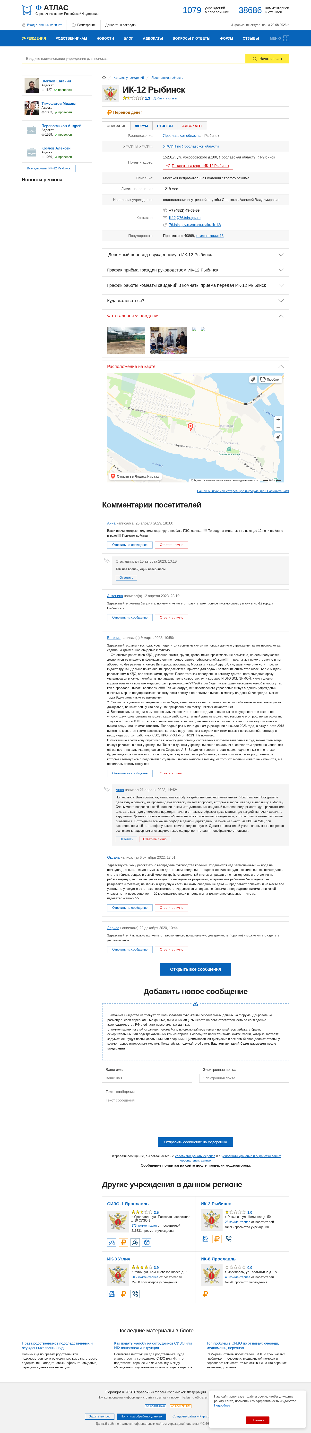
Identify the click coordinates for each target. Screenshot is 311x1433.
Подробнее (222, 1405)
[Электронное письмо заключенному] (111, 1242)
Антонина (115, 596)
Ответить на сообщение (129, 545)
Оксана (113, 857)
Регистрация (86, 25)
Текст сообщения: (121, 1092)
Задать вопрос (100, 1416)
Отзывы (251, 38)
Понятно (257, 1420)
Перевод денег (127, 112)
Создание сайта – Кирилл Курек (196, 1416)
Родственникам (71, 38)
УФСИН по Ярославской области (191, 146)
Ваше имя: (114, 1070)
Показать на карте (200, 166)
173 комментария (144, 1225)
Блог (128, 38)
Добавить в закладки (120, 25)
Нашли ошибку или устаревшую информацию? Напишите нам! (243, 491)
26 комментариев (237, 1222)
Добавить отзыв (165, 98)
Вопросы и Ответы (191, 38)
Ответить (126, 577)
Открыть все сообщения (195, 969)
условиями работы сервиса (195, 1156)
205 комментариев (144, 1277)
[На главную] (104, 77)
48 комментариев (237, 1277)
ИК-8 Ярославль (218, 1259)
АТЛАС (66, 10)
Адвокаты (153, 38)
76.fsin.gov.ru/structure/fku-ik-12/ (195, 225)
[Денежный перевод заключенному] (123, 1242)
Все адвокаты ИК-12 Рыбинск (48, 168)
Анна (111, 523)
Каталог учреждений (128, 77)
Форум (226, 38)
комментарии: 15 (210, 236)
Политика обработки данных (141, 1416)
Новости (105, 38)
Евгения (114, 638)
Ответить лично (171, 545)
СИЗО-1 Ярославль (128, 1203)
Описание (116, 126)
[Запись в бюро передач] (146, 1242)
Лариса (113, 928)
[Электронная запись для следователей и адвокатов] (135, 1242)
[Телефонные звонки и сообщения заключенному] (228, 1239)
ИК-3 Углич (118, 1259)
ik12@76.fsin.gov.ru (184, 218)
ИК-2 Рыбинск (216, 1203)
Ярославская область (167, 77)
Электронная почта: (219, 1070)
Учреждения (34, 38)
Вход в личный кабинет (44, 25)
